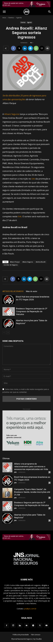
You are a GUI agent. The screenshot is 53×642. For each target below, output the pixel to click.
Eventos (11, 18)
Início (4, 18)
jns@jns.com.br (30, 608)
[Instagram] (13, 625)
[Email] (41, 48)
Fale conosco (35, 635)
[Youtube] (46, 625)
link (19, 216)
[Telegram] (30, 48)
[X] (19, 48)
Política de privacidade (21, 635)
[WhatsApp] (36, 48)
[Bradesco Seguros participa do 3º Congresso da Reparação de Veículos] (8, 311)
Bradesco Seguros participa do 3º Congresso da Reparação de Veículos (31, 311)
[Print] (47, 48)
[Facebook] (13, 48)
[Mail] (26, 625)
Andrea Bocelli (40, 262)
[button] (4, 11)
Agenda (19, 18)
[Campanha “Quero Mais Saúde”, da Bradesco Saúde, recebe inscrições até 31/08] (7, 493)
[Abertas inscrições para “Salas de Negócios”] (8, 323)
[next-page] (7, 332)
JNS (15, 472)
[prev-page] (4, 332)
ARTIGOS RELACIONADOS (13, 291)
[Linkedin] (24, 48)
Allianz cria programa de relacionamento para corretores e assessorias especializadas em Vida (31, 466)
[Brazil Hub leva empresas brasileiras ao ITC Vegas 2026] (8, 299)
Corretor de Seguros (11, 265)
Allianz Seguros (11, 114)
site (33, 178)
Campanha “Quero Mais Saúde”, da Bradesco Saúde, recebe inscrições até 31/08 (32, 492)
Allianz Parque (15, 262)
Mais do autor (31, 291)
